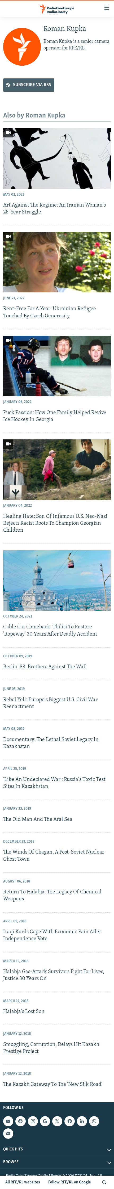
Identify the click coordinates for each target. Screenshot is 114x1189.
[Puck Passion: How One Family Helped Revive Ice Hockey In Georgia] (57, 366)
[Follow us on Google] (45, 1121)
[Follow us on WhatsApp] (94, 1121)
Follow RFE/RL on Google (69, 1182)
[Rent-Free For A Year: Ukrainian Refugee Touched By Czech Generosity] (57, 262)
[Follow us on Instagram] (33, 1121)
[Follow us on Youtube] (8, 1121)
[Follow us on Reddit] (20, 1121)
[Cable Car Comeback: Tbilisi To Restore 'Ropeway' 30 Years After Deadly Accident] (57, 580)
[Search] (104, 1182)
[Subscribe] (8, 1133)
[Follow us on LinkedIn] (82, 1121)
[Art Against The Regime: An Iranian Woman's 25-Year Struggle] (57, 158)
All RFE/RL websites (22, 1182)
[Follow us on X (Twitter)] (57, 1121)
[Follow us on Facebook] (69, 1121)
